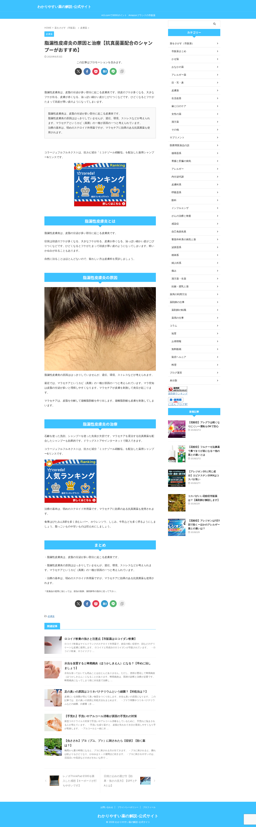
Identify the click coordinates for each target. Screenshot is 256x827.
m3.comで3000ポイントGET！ (114, 16)
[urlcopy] (121, 71)
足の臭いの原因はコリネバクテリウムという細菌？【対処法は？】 (106, 691)
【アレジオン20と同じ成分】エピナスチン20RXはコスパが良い (203, 475)
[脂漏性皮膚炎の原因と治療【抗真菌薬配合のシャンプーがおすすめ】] (104, 71)
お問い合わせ (106, 807)
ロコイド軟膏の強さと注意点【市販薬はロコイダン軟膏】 (100, 638)
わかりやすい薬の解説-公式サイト (64, 7)
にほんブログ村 (178, 404)
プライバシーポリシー (128, 807)
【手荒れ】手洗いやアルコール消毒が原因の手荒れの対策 (100, 716)
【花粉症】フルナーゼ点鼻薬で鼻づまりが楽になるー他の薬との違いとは (204, 450)
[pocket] (95, 71)
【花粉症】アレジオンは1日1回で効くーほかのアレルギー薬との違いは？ (204, 524)
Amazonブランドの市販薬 (142, 15)
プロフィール (149, 807)
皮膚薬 (51, 616)
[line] (113, 71)
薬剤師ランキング (178, 393)
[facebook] (87, 71)
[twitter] (78, 71)
